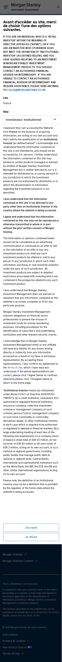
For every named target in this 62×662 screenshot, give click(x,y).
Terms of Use (14, 367)
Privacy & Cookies (14, 641)
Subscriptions (10, 634)
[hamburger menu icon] (6, 6)
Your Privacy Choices (15, 647)
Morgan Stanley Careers (18, 561)
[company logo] (26, 6)
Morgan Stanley (13, 554)
